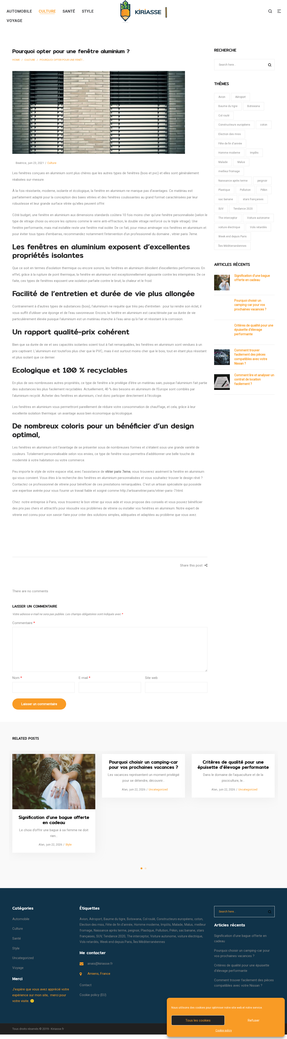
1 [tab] (141, 868)
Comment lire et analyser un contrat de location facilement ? (254, 379)
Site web (151, 678)
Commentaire (23, 623)
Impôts (254, 152)
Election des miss (229, 134)
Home (16, 59)
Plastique (224, 189)
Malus (241, 162)
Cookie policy (223, 1030)
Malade (223, 162)
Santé (16, 938)
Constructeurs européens (234, 124)
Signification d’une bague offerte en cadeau (252, 278)
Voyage (18, 968)
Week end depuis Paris (232, 236)
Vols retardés (258, 227)
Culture (29, 59)
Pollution (245, 189)
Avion (221, 97)
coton (263, 124)
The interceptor (227, 217)
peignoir (262, 180)
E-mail (84, 678)
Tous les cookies (198, 1020)
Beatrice (19, 163)
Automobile (20, 919)
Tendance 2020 (243, 208)
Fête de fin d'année (230, 143)
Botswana (253, 106)
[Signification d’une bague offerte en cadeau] (54, 781)
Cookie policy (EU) (93, 995)
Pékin (264, 189)
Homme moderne (229, 152)
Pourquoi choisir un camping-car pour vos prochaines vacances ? (250, 305)
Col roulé (223, 115)
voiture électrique (229, 227)
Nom (17, 678)
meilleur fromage (229, 171)
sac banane (225, 199)
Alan (39, 844)
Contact (85, 985)
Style (68, 844)
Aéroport (240, 97)
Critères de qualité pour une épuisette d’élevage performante (253, 330)
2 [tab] (145, 868)
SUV (221, 208)
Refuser (253, 1020)
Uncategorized (158, 789)
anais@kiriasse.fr (100, 964)
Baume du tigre (227, 106)
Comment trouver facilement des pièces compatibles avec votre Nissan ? (250, 356)
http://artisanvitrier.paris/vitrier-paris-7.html (151, 491)
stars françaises (253, 199)
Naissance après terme (233, 180)
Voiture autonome (258, 217)
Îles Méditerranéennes (232, 245)
